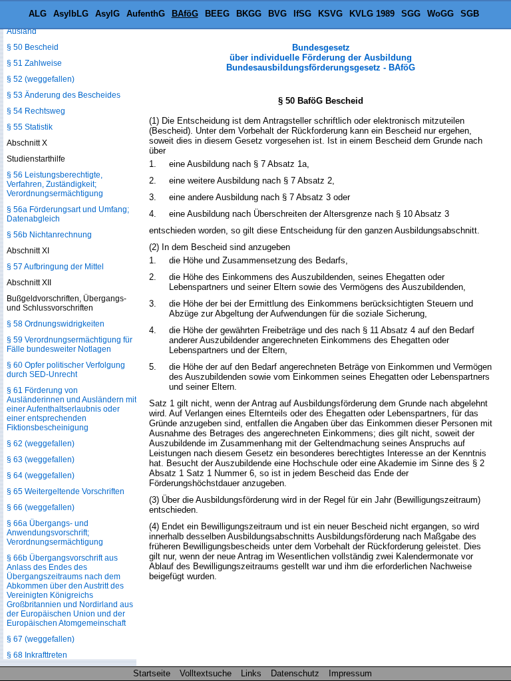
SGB (469, 14)
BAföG (185, 14)
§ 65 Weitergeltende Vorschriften (65, 491)
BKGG (248, 14)
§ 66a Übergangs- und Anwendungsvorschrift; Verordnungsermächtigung (55, 533)
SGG (411, 14)
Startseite (151, 673)
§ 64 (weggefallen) (41, 475)
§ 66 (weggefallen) (41, 507)
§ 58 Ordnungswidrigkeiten (55, 324)
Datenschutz (295, 673)
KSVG (330, 14)
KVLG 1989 (372, 14)
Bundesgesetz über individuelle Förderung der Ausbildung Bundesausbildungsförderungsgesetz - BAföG (320, 57)
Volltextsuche (206, 673)
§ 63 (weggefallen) (41, 459)
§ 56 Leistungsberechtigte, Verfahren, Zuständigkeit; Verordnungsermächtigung (55, 184)
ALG (38, 14)
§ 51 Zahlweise (34, 63)
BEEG (217, 14)
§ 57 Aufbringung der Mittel (55, 266)
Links (251, 673)
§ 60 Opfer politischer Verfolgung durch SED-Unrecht (66, 369)
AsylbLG (70, 14)
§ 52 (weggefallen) (41, 79)
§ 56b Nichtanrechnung (49, 234)
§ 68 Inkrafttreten (37, 655)
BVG (277, 14)
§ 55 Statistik (30, 127)
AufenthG (145, 14)
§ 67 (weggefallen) (41, 639)
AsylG (107, 14)
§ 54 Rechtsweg (36, 111)
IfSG (302, 14)
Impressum (350, 673)
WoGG (440, 14)
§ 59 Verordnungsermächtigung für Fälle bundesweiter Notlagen (69, 344)
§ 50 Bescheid (33, 47)
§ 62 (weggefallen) (41, 443)
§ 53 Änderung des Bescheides (63, 95)
